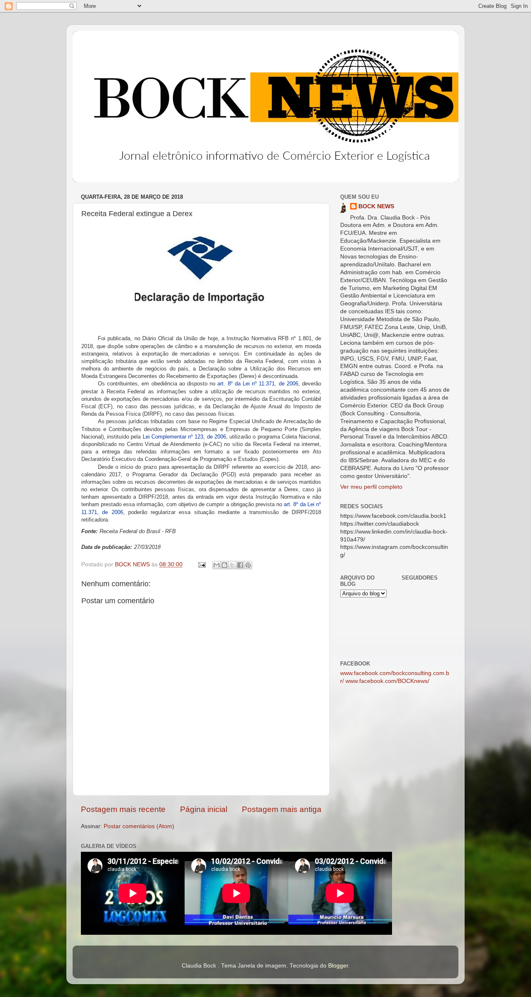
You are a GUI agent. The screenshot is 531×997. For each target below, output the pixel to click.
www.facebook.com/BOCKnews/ (387, 681)
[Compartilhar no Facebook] (240, 565)
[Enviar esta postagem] (201, 564)
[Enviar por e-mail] (216, 565)
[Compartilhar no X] (232, 565)
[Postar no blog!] (224, 565)
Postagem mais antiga (282, 809)
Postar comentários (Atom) (139, 826)
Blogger (338, 966)
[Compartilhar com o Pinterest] (248, 565)
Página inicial (203, 809)
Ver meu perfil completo (371, 487)
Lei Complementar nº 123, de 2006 (184, 437)
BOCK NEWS (376, 206)
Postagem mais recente (123, 809)
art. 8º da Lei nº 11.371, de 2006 (257, 383)
